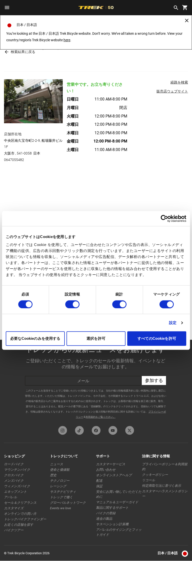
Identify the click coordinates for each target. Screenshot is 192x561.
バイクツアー (14, 530)
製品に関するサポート (112, 508)
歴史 (53, 475)
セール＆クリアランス (20, 502)
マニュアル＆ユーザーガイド (117, 502)
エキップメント (15, 492)
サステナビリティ (63, 492)
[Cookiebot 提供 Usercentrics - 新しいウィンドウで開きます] (164, 218)
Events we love (60, 508)
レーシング (58, 486)
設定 (172, 322)
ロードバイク (14, 464)
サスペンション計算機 (112, 524)
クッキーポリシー (155, 474)
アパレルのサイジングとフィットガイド (119, 532)
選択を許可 (96, 338)
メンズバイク (14, 480)
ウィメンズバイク (17, 486)
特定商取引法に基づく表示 (161, 486)
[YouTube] (112, 430)
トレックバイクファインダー (25, 519)
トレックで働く (61, 497)
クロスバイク (14, 475)
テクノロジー (60, 480)
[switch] (72, 304)
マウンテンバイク (17, 470)
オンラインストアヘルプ (114, 475)
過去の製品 (104, 518)
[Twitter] (129, 430)
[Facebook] (96, 430)
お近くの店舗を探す (18, 524)
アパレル (10, 497)
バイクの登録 (106, 513)
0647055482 (14, 160)
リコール (148, 480)
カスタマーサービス (110, 464)
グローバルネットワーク (68, 502)
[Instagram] (62, 430)
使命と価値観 (60, 470)
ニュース (56, 464)
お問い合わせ (106, 470)
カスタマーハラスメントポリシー (165, 493)
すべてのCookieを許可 (157, 338)
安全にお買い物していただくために (119, 494)
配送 (99, 480)
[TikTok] (79, 430)
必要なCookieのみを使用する (35, 338)
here (67, 40)
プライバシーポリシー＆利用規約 (165, 466)
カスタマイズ (14, 508)
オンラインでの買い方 (20, 514)
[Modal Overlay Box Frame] (96, 382)
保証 (99, 486)
